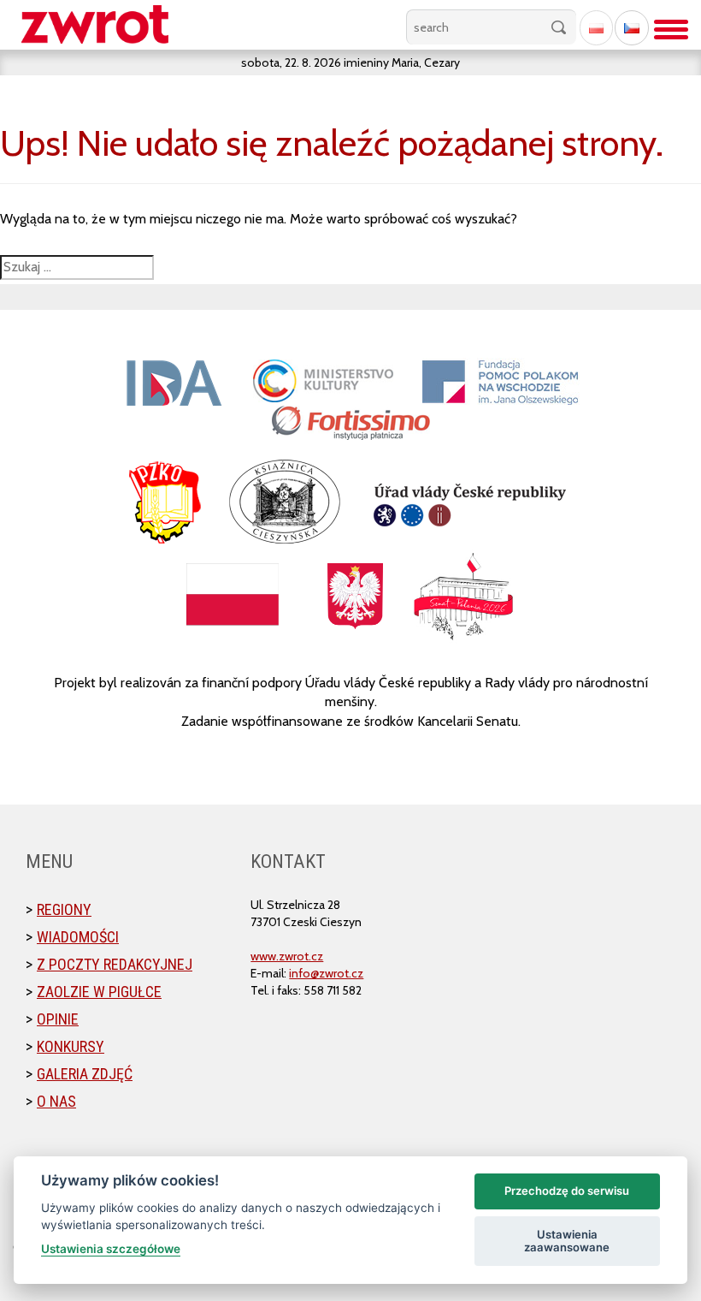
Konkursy (70, 1046)
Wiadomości (78, 937)
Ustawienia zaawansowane (567, 1241)
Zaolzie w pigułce (99, 992)
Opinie (58, 1019)
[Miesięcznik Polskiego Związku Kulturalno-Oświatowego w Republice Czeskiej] (103, 25)
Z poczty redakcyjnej (114, 964)
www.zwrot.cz (286, 956)
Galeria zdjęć (85, 1074)
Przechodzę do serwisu (566, 1190)
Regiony (64, 909)
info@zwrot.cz (326, 973)
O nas (56, 1101)
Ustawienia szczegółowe (110, 1249)
